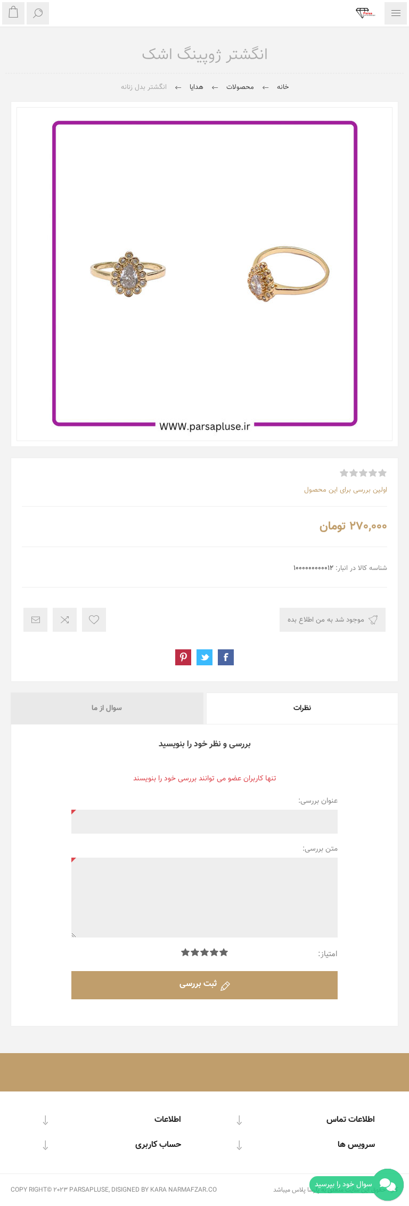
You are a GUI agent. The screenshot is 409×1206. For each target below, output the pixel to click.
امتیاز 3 (204, 952)
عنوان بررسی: (318, 801)
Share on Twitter (204, 657)
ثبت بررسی (198, 984)
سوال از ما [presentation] (107, 708)
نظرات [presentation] (302, 708)
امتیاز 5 (185, 952)
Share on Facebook (226, 657)
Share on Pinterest (183, 657)
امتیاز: (328, 954)
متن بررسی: (320, 849)
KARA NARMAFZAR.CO (183, 1190)
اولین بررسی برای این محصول (345, 490)
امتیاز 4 (195, 952)
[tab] (301, 708)
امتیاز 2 (214, 952)
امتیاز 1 (223, 952)
